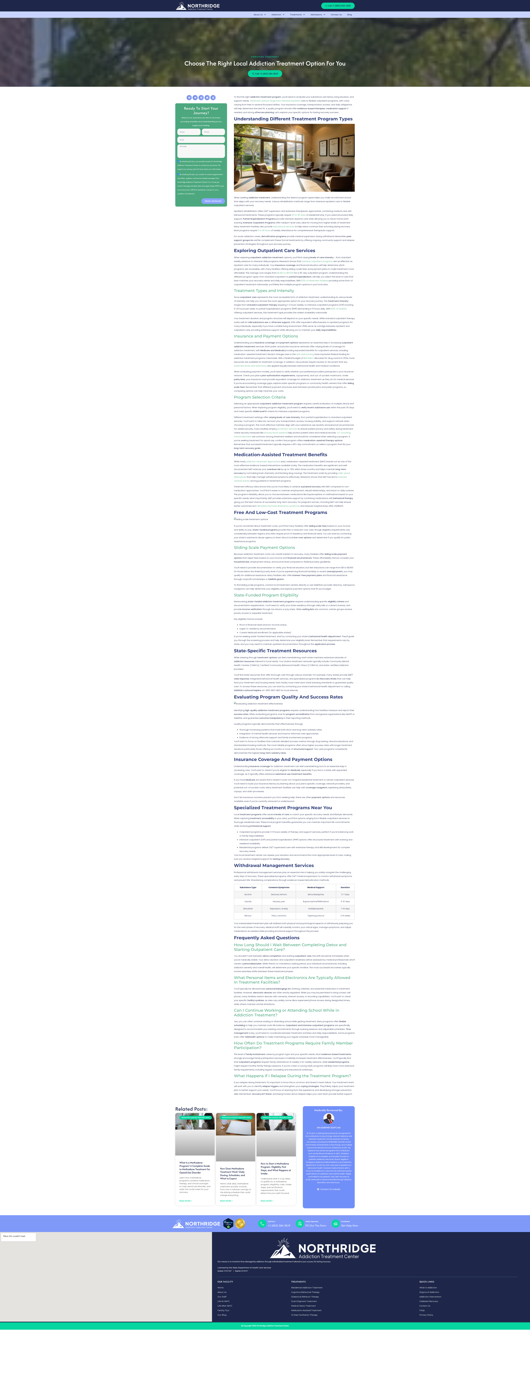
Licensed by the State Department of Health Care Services (244, 1268)
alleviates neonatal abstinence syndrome (278, 505)
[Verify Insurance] (300, 1223)
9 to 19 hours (264, 230)
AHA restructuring (305, 354)
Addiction (276, 14)
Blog (349, 14)
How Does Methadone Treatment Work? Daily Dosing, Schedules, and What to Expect (232, 1173)
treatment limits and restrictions (250, 365)
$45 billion (309, 358)
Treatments (296, 14)
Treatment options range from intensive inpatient (275, 100)
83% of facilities (339, 308)
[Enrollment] (336, 1223)
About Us (258, 14)
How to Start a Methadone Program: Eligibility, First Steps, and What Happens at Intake (276, 1168)
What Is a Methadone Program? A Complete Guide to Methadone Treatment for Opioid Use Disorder (194, 1167)
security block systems (275, 432)
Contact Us (336, 14)
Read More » (185, 1200)
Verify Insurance (311, 1221)
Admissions (316, 14)
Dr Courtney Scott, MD (328, 1127)
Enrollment (345, 1221)
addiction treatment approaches (263, 461)
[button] (189, 97)
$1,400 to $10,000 (285, 272)
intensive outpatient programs (317, 261)
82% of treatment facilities (314, 280)
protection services (287, 428)
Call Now (271, 1221)
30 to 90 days (299, 214)
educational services (283, 226)
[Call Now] (262, 1223)
